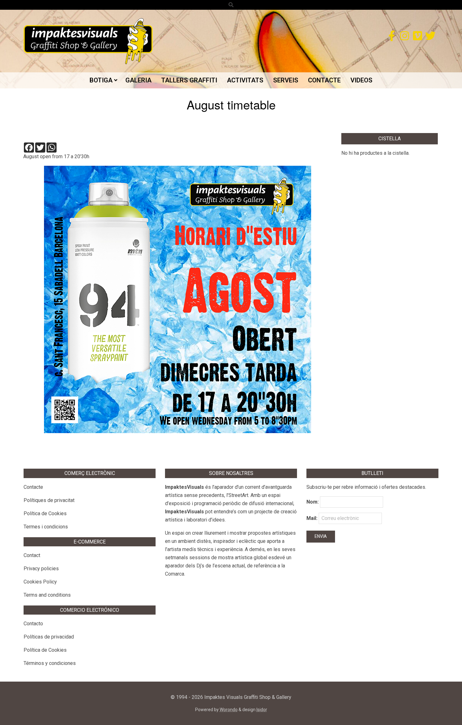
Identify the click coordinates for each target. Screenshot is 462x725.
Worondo (229, 709)
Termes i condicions (46, 527)
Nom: (312, 502)
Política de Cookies (45, 513)
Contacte (33, 487)
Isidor (261, 709)
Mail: (312, 518)
